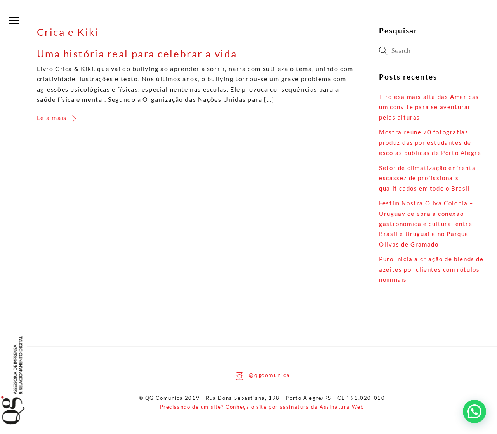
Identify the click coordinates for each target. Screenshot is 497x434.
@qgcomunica (268, 375)
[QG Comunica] (20, 380)
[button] (474, 411)
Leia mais (52, 117)
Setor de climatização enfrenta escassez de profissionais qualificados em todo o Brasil (427, 178)
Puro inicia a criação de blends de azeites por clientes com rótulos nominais (431, 269)
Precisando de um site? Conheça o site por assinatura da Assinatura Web (262, 407)
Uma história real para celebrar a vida (137, 53)
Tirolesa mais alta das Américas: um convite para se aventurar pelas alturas (430, 107)
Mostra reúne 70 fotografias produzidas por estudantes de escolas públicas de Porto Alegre (430, 142)
